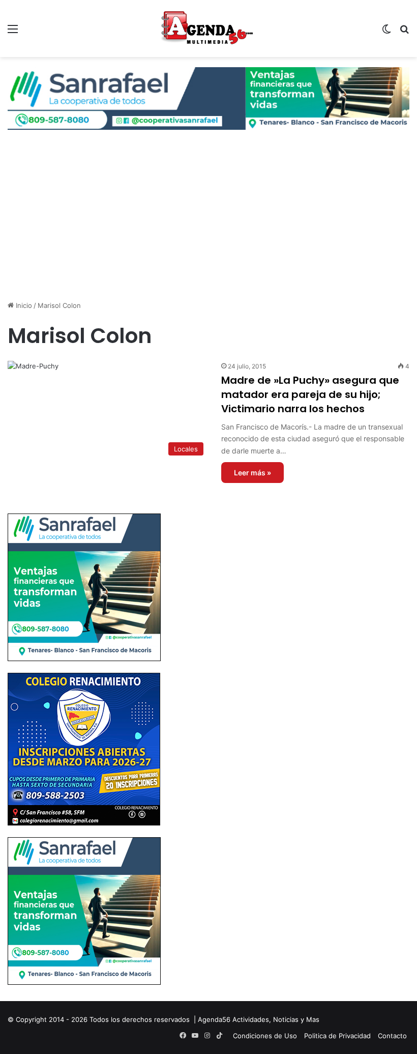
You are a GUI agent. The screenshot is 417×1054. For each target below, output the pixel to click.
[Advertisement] (208, 216)
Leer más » (252, 472)
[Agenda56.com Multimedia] (208, 28)
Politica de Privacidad (337, 1036)
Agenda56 (214, 1019)
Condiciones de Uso (265, 1036)
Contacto (392, 1036)
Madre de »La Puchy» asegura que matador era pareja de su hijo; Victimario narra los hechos (310, 394)
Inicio (23, 305)
